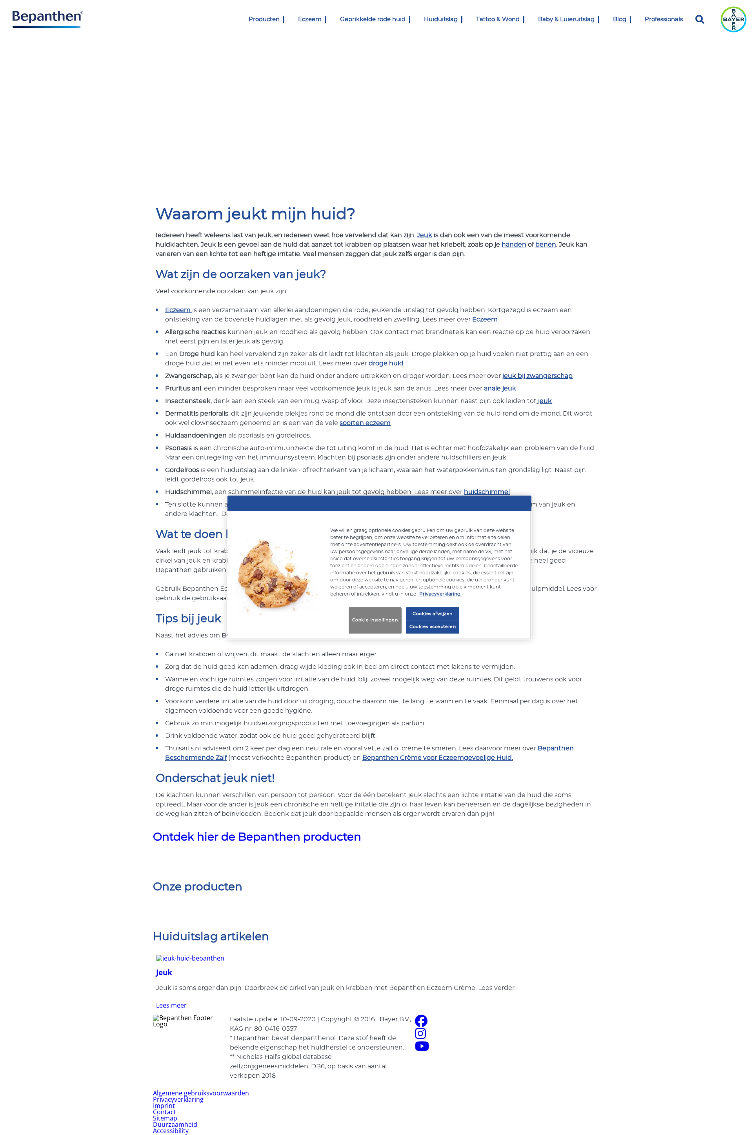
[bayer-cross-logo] (733, 19)
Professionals (664, 19)
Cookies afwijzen (433, 614)
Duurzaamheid (175, 1124)
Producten (264, 19)
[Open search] (700, 19)
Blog (619, 19)
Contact (164, 1112)
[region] (379, 568)
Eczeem (310, 19)
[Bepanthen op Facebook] (421, 1023)
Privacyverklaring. (440, 594)
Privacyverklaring (178, 1099)
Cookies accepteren (432, 627)
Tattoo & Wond (498, 19)
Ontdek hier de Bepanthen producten (257, 837)
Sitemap (165, 1118)
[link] (284, 19)
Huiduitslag (441, 19)
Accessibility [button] (171, 1130)
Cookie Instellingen (375, 620)
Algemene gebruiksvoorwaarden (201, 1093)
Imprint (164, 1105)
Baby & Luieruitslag (566, 19)
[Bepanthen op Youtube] (422, 1048)
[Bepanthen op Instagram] (420, 1035)
